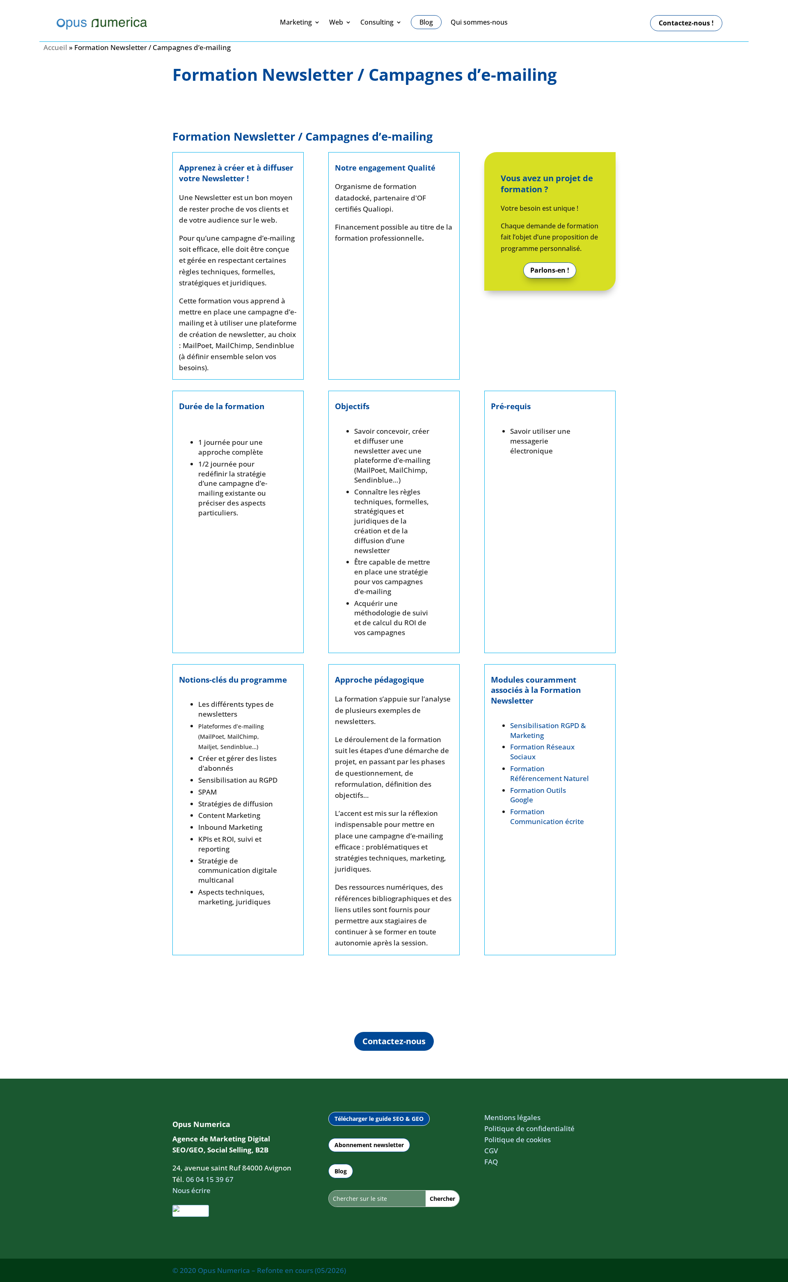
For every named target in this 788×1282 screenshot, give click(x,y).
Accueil (55, 47)
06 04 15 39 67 (210, 1179)
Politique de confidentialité (529, 1128)
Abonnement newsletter (369, 1145)
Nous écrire (191, 1190)
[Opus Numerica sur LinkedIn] (190, 1211)
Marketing (296, 22)
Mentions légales (512, 1117)
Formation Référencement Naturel (549, 773)
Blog (340, 1171)
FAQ (491, 1161)
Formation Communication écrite (547, 816)
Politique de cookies (517, 1139)
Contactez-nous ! (686, 22)
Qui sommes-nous (479, 22)
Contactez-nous (394, 1041)
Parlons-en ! (549, 270)
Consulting (377, 22)
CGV (491, 1150)
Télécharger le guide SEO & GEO (379, 1119)
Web (336, 22)
